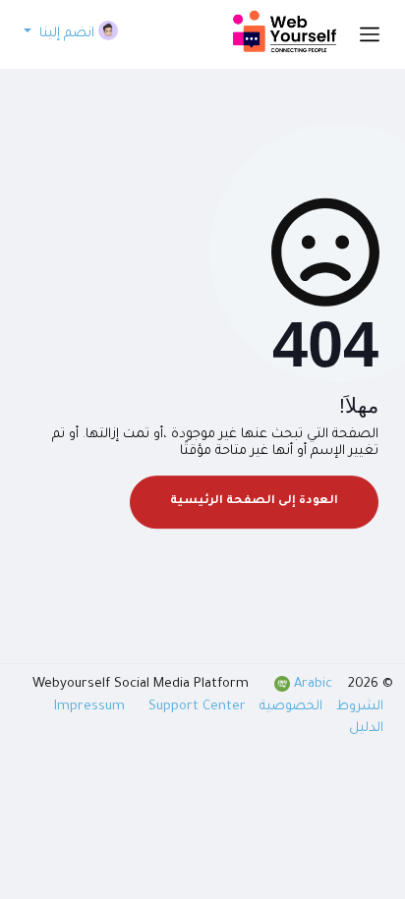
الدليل (366, 728)
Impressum (91, 707)
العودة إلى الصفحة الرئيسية (254, 501)
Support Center (197, 707)
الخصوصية (289, 707)
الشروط (357, 707)
